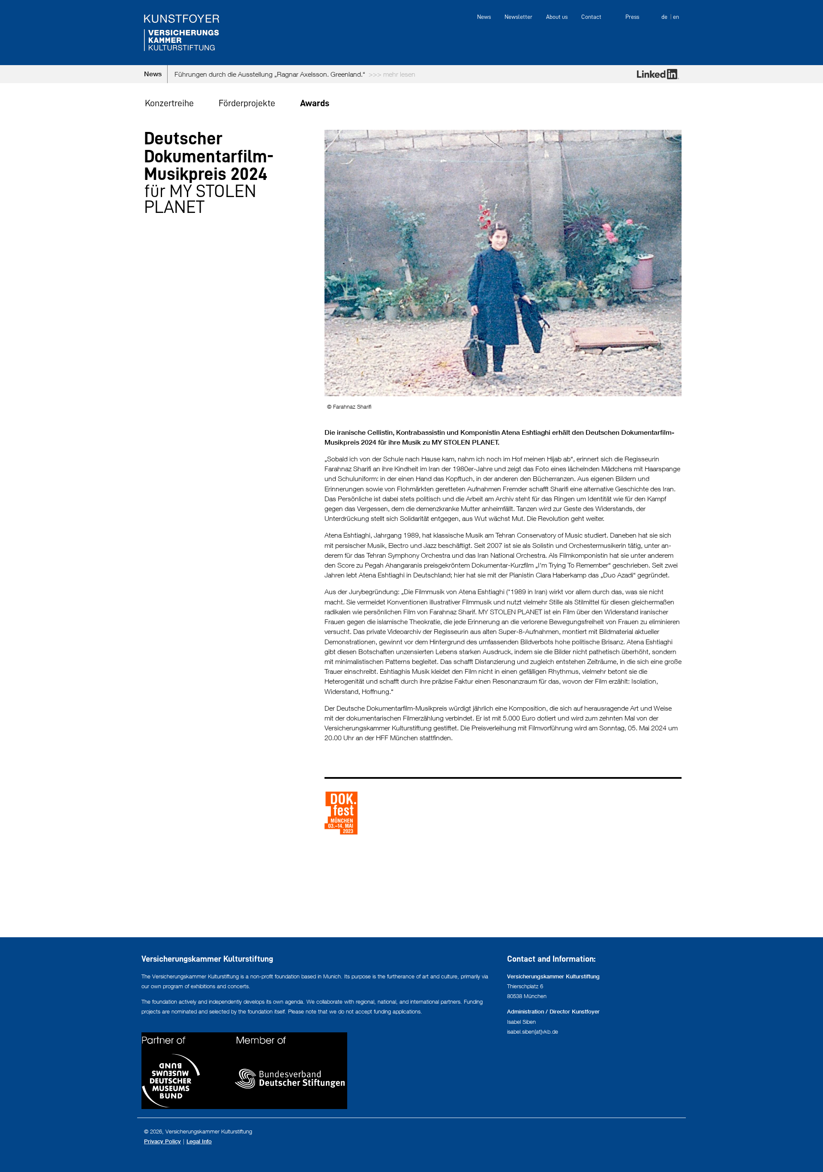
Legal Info (199, 1141)
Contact (591, 17)
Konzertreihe (169, 103)
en (676, 17)
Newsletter (518, 17)
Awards (314, 103)
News (484, 17)
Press (632, 17)
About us (557, 17)
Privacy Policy (162, 1141)
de (664, 17)
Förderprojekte (247, 103)
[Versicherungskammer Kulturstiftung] (181, 32)
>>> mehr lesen (370, 74)
